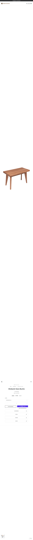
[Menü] (4, 534)
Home (10, 386)
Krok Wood (17, 393)
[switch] (3, 536)
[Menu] (31, 3)
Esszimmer (14, 386)
